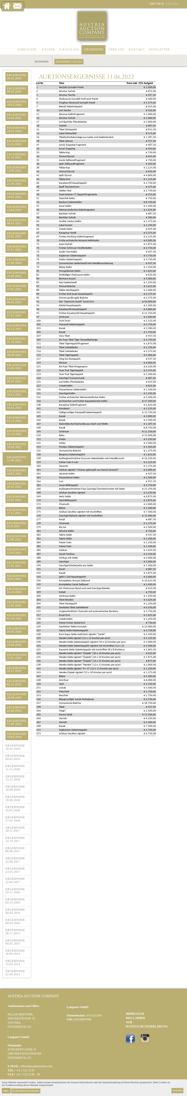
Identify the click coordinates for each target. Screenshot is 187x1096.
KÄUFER (48, 49)
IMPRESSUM (135, 1013)
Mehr (6, 1090)
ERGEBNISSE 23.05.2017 (15, 870)
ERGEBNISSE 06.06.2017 (15, 850)
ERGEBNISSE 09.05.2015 (15, 942)
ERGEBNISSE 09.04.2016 (15, 921)
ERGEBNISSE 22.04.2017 (15, 880)
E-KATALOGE (70, 49)
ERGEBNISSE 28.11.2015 (15, 931)
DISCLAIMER (135, 1018)
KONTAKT (136, 49)
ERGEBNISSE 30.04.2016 (15, 911)
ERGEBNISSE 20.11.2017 (15, 829)
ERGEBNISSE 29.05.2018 (15, 808)
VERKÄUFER (27, 49)
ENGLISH (172, 3)
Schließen (177, 1090)
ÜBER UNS (116, 49)
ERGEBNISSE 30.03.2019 (15, 747)
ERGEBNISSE (94, 49)
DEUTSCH (157, 3)
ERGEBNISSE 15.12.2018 (15, 778)
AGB (129, 1022)
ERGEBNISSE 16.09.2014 (15, 952)
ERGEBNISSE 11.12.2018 (15, 767)
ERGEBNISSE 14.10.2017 (15, 839)
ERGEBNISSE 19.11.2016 (15, 891)
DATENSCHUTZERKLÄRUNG (147, 1026)
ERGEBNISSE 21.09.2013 (15, 973)
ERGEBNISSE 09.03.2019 (15, 757)
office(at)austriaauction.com (36, 1066)
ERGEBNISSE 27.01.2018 (15, 819)
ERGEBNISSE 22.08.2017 (15, 860)
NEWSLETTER (159, 49)
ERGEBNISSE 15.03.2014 (15, 962)
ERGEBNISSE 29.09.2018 (15, 788)
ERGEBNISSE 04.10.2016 (15, 901)
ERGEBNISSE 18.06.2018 (15, 798)
